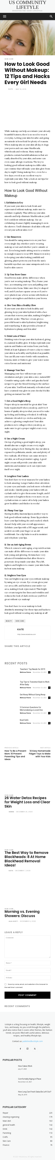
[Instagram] (27, 1048)
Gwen (11, 812)
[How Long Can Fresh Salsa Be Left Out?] (9, 1095)
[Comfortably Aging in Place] (9, 1082)
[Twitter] (13, 653)
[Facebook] (7, 653)
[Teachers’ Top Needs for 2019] (11, 672)
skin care (20, 621)
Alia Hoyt (13, 921)
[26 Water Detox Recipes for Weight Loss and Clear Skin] (27, 777)
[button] (4, 16)
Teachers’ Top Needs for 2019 (32, 669)
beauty (9, 621)
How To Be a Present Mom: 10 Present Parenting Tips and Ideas (15, 755)
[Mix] (44, 653)
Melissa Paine (25, 672)
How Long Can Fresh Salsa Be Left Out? (34, 1092)
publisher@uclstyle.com (33, 1041)
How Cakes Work (25, 1066)
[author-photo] (6, 812)
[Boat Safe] (11, 723)
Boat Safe (24, 720)
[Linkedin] (19, 653)
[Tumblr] (31, 653)
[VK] (50, 653)
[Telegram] (38, 653)
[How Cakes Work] (9, 1069)
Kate (10, 89)
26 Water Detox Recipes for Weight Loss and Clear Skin (27, 802)
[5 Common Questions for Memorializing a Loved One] (11, 710)
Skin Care (9, 59)
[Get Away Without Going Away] (11, 697)
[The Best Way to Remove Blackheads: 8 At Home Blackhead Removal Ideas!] (27, 832)
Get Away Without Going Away (32, 695)
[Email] (25, 653)
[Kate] (6, 89)
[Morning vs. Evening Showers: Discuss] (27, 891)
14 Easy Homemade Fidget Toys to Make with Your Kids (39, 753)
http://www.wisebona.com (26, 634)
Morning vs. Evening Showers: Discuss (22, 913)
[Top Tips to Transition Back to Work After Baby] (11, 685)
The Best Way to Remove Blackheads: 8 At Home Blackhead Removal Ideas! (26, 859)
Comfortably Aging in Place (29, 1079)
